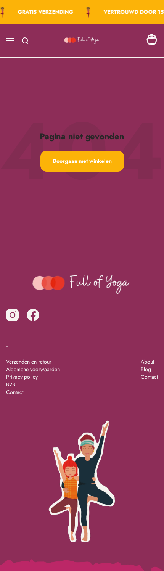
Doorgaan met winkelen (82, 161)
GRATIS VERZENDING (44, 12)
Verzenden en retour (28, 361)
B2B (10, 384)
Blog (146, 369)
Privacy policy (22, 377)
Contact (14, 392)
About (147, 361)
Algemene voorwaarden (33, 369)
